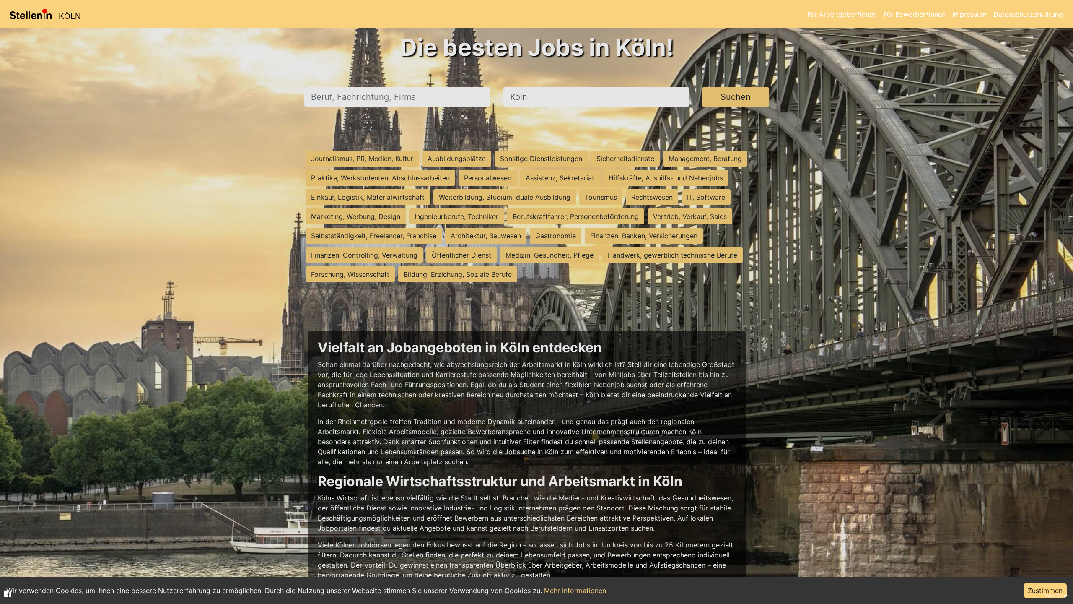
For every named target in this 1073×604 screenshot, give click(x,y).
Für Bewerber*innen (915, 14)
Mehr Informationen (575, 590)
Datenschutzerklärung (1028, 14)
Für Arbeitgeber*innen (842, 14)
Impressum (969, 14)
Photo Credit (1056, 595)
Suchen (736, 97)
